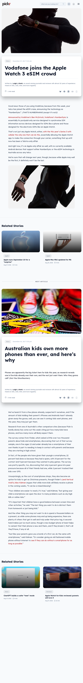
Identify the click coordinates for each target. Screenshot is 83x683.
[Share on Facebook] (64, 91)
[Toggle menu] (79, 4)
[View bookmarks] (73, 4)
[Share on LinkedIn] (68, 91)
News (8, 61)
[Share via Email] (72, 91)
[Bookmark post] (76, 91)
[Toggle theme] (69, 4)
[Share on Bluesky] (60, 91)
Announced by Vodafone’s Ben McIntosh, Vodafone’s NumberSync (37, 117)
